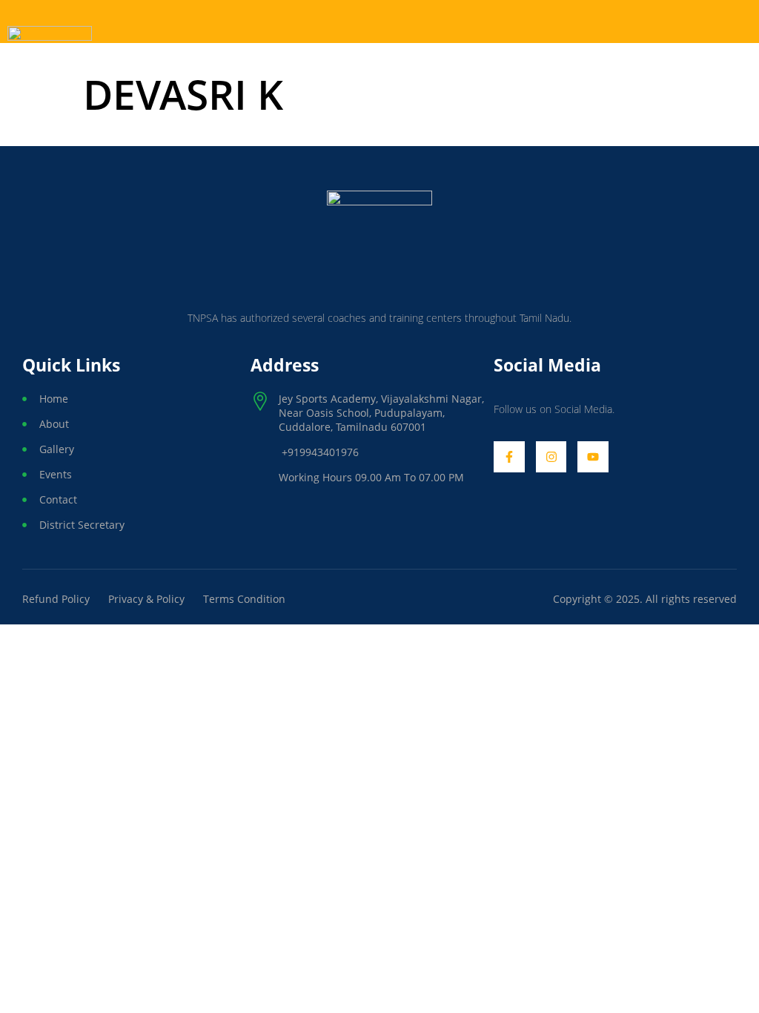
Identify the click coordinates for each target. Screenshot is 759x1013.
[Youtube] (593, 456)
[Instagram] (551, 456)
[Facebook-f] (509, 456)
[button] (584, 21)
